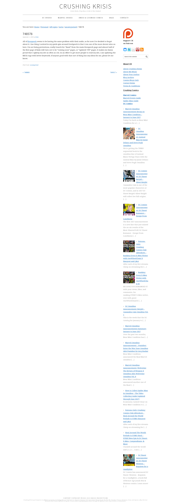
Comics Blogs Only (131, 80)
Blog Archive (128, 77)
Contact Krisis (129, 83)
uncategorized (34, 65)
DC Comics (128, 104)
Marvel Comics (129, 95)
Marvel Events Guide (132, 98)
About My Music (130, 72)
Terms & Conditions (131, 86)
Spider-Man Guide (130, 101)
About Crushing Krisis (132, 69)
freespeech (32, 41)
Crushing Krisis (85, 6)
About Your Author (131, 74)
